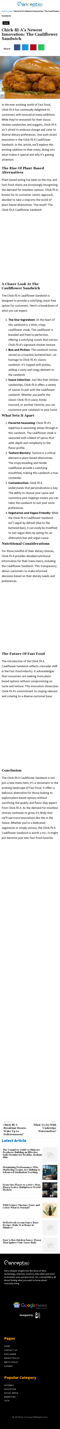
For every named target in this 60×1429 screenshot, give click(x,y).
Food (10, 11)
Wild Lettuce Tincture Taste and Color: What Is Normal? (21, 1206)
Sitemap (8, 1366)
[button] (54, 4)
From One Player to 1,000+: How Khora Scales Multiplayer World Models (21, 1187)
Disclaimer (10, 1354)
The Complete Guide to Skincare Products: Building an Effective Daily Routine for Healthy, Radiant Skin (22, 1154)
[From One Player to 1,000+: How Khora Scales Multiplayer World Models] (49, 1189)
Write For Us (11, 1362)
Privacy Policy (12, 1358)
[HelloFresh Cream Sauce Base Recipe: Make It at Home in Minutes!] (49, 1227)
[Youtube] (18, 1294)
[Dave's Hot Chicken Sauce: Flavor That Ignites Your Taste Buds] (49, 1245)
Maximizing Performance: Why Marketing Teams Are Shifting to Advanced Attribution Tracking (21, 1170)
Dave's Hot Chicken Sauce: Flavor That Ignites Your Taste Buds (22, 1241)
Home (4, 11)
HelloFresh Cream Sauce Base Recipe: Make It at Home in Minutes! (20, 1225)
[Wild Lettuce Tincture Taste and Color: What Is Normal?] (49, 1210)
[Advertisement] (30, 246)
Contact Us (10, 1350)
